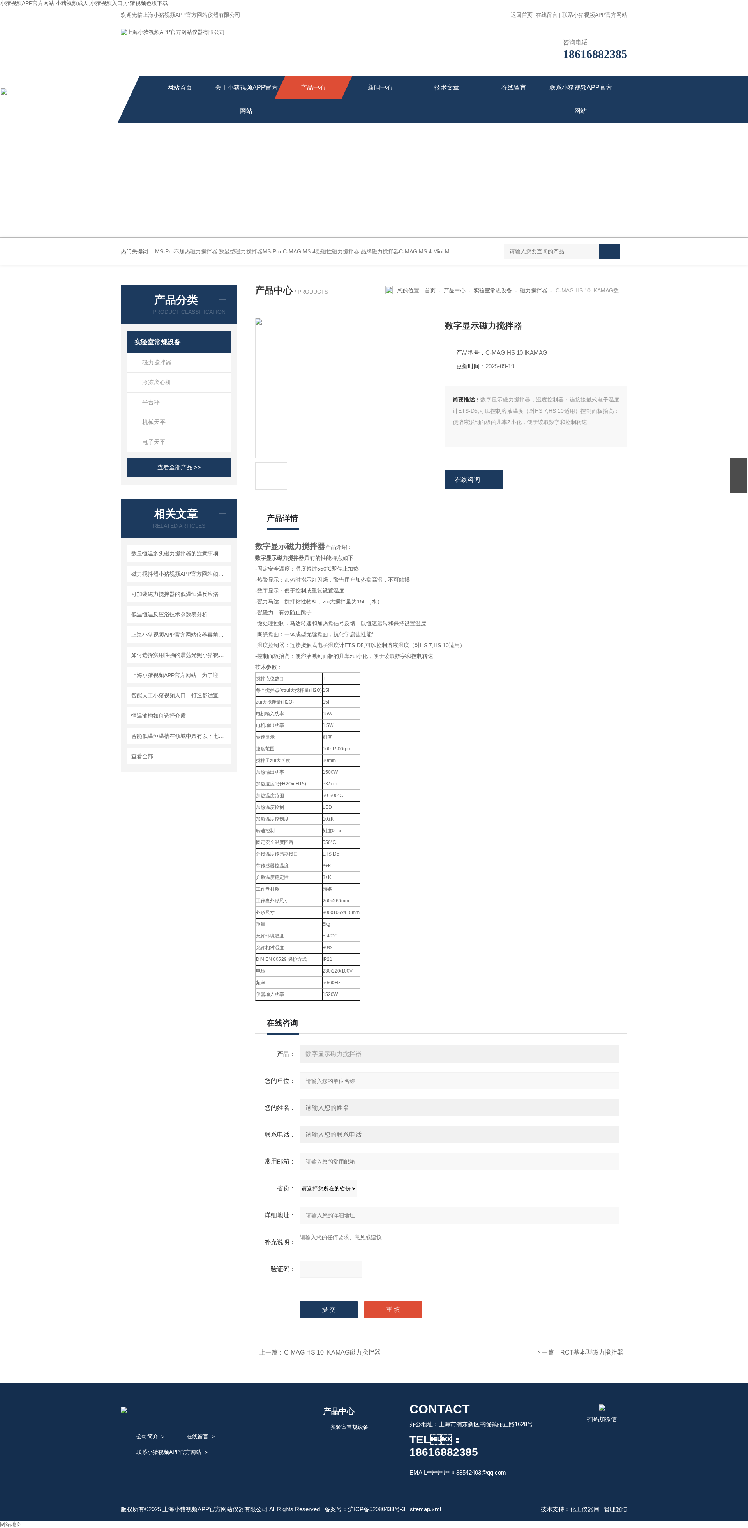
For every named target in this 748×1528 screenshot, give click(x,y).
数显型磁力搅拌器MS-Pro (250, 251)
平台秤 (151, 402)
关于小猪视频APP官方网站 (246, 99)
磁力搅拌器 (156, 362)
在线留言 (546, 15)
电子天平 (154, 442)
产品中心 (313, 87)
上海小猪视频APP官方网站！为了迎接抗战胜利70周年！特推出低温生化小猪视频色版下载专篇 (180, 675)
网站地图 (11, 1524)
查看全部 (142, 756)
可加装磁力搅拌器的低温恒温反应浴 (175, 594)
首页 (430, 290)
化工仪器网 (584, 1509)
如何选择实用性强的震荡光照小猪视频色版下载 (180, 655)
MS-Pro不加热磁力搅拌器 (186, 251)
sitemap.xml (425, 1509)
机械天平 (154, 422)
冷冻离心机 (156, 382)
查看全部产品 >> (179, 467)
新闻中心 (380, 87)
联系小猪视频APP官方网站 (594, 15)
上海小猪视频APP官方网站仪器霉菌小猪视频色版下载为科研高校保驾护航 (180, 634)
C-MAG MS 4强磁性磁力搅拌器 (321, 251)
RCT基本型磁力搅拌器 (591, 1352)
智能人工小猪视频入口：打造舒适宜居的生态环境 (180, 695)
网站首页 (179, 87)
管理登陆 (615, 1509)
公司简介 (147, 1436)
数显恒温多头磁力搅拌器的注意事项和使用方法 (180, 553)
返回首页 (522, 15)
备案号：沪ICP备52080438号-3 (365, 1509)
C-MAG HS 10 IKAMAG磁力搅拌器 (332, 1352)
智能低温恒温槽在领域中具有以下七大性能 (180, 736)
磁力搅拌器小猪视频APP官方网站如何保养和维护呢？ (180, 574)
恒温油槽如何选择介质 (158, 716)
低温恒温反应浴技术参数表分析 (169, 614)
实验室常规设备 (157, 342)
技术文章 (446, 87)
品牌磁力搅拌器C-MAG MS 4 (396, 251)
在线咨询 (467, 479)
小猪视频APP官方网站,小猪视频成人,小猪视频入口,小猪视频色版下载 (84, 3)
